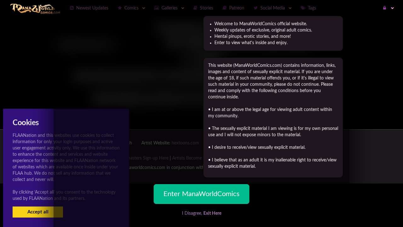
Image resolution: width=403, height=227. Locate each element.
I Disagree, (201, 213)
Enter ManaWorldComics (201, 193)
